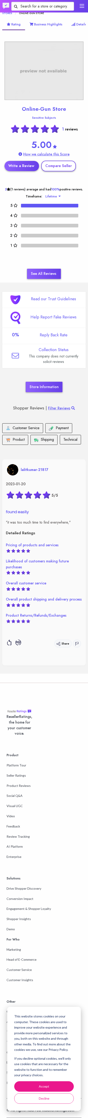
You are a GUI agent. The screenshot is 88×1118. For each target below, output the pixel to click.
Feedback (13, 826)
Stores (7, 13)
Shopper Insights (19, 919)
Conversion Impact (20, 899)
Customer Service (19, 970)
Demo (11, 929)
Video (11, 816)
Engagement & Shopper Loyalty (29, 909)
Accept (44, 1086)
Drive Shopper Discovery (24, 888)
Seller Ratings (16, 775)
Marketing (14, 949)
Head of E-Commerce (22, 959)
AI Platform (15, 846)
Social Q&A (15, 796)
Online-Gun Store (44, 109)
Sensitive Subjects (44, 118)
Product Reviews (19, 786)
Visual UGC (15, 806)
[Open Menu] (82, 6)
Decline (44, 1098)
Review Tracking (18, 836)
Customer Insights (20, 980)
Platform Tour (16, 765)
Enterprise (14, 857)
